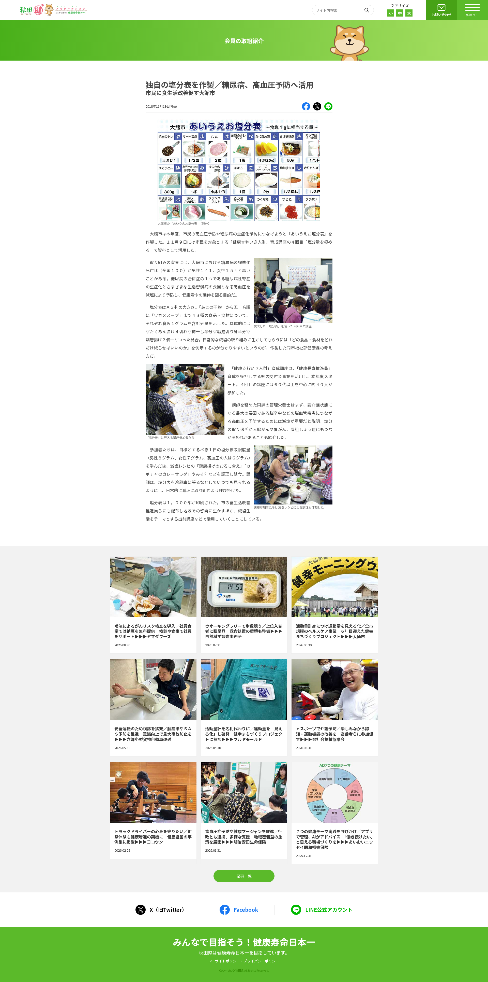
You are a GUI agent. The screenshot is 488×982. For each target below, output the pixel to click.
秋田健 (54, 10)
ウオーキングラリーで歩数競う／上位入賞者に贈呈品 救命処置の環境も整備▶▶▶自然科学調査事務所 (244, 605)
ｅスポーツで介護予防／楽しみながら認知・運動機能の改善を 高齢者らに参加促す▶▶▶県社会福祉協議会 (335, 707)
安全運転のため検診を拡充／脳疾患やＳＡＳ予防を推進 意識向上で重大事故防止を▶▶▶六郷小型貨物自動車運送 (153, 707)
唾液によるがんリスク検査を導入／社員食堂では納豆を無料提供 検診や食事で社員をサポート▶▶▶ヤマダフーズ (153, 605)
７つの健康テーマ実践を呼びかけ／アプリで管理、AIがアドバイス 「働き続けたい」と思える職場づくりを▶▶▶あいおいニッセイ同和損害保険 (335, 813)
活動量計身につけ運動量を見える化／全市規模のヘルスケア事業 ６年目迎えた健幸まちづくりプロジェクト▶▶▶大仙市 (335, 605)
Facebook (306, 106)
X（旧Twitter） (317, 106)
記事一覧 (244, 876)
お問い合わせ (441, 14)
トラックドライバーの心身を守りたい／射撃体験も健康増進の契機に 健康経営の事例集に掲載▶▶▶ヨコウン (153, 813)
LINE (328, 106)
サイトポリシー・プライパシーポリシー (247, 961)
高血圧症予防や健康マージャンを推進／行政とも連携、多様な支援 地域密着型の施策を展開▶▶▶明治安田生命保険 (244, 813)
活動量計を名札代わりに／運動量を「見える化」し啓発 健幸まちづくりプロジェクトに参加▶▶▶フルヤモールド (244, 707)
